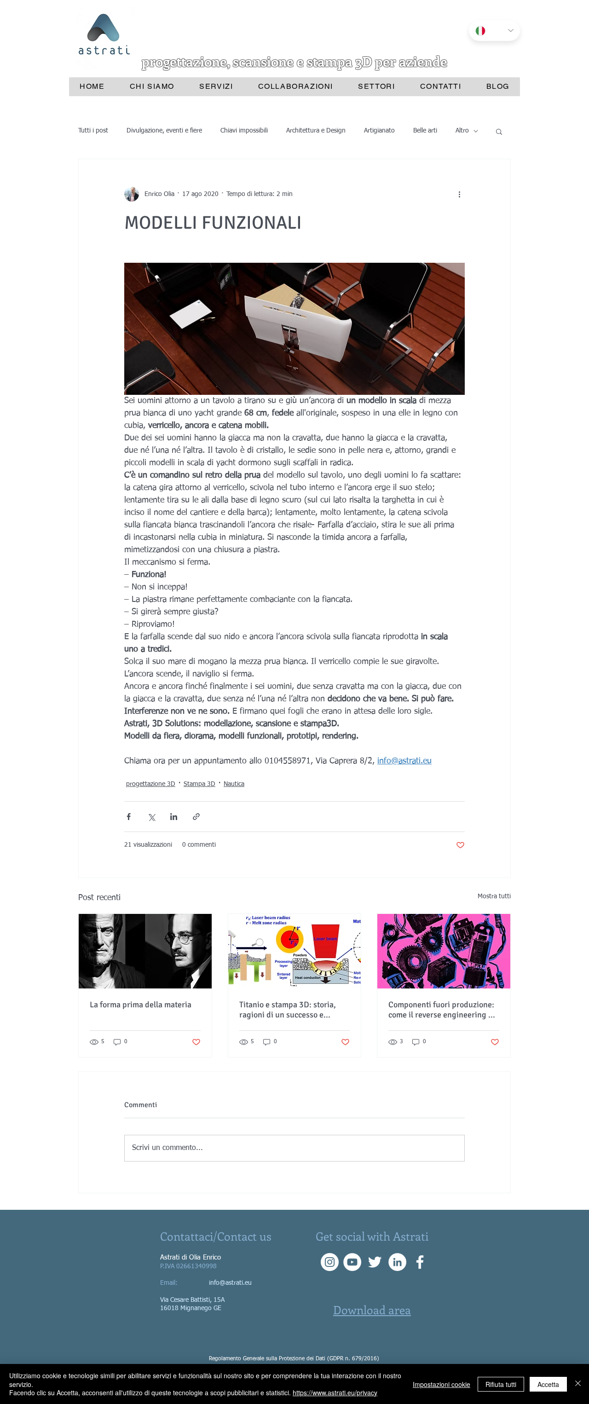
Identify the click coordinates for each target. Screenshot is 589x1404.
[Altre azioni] (459, 194)
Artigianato (379, 130)
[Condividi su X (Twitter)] (151, 816)
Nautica (234, 784)
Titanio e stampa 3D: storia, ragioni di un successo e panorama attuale (287, 1010)
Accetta (548, 1384)
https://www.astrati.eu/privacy (335, 1392)
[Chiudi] (577, 1384)
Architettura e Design (316, 130)
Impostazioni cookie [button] (441, 1384)
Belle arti (425, 130)
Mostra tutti (494, 896)
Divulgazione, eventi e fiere (164, 130)
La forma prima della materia (140, 1005)
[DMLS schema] (294, 951)
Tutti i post (93, 130)
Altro (462, 130)
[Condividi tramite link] (196, 816)
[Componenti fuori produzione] (443, 951)
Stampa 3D (199, 784)
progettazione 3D (150, 784)
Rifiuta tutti (500, 1384)
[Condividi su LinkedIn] (173, 816)
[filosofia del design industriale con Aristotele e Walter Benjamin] (145, 951)
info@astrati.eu (230, 1283)
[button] (499, 131)
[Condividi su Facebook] (128, 816)
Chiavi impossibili (244, 130)
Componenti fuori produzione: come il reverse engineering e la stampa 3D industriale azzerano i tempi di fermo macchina (441, 1010)
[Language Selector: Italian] (494, 30)
